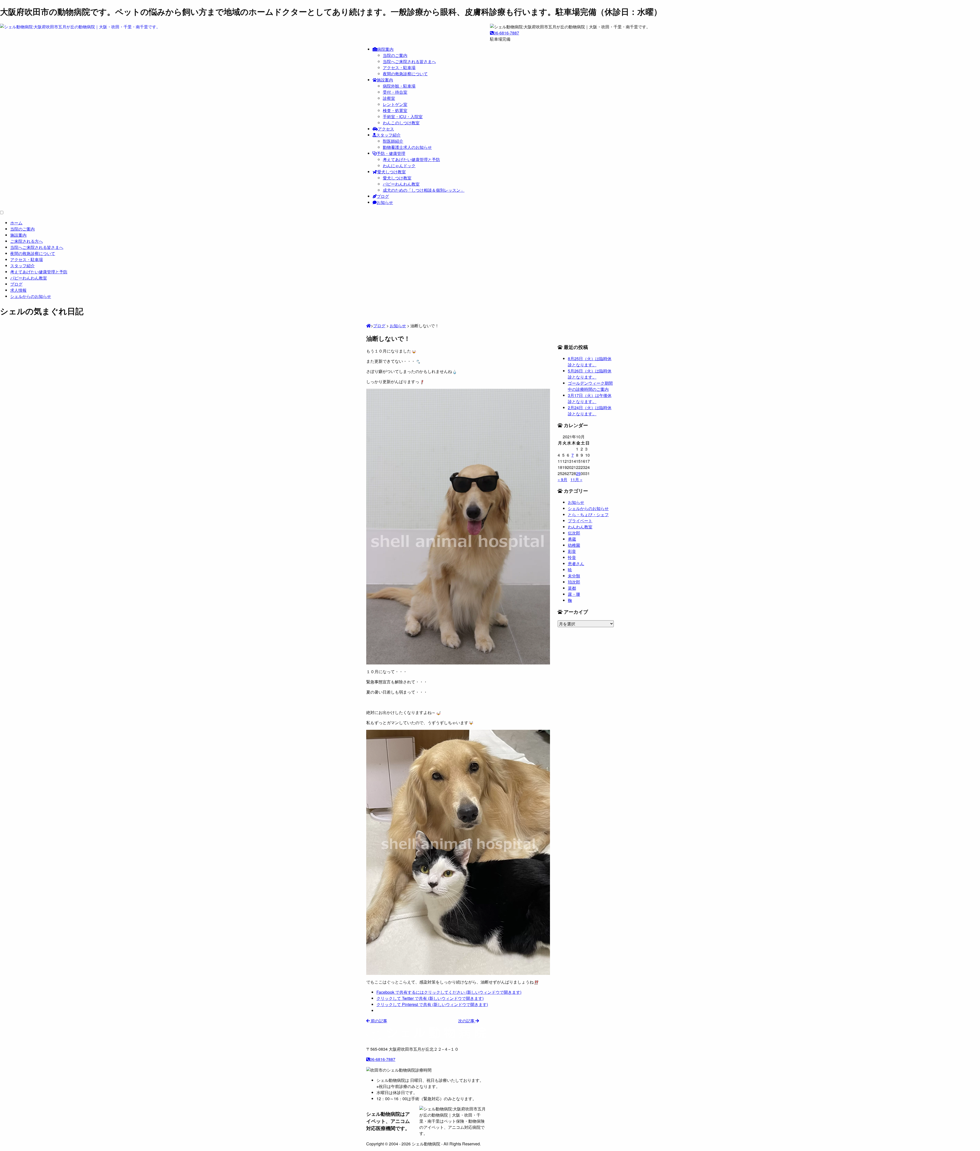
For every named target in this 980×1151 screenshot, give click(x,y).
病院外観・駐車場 (399, 86)
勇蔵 (572, 539)
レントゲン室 (395, 104)
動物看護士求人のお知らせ (407, 147)
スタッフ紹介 (388, 135)
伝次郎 (574, 533)
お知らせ (385, 202)
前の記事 (378, 1021)
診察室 (389, 98)
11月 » (576, 479)
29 (578, 473)
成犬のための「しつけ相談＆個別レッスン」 (423, 190)
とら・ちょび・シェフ (588, 514)
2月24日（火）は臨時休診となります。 (589, 411)
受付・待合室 (395, 92)
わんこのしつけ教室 (401, 123)
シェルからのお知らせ (588, 508)
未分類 (574, 576)
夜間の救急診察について (405, 74)
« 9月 (562, 479)
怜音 (572, 557)
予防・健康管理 (391, 153)
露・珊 (574, 594)
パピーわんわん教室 (401, 184)
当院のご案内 (395, 55)
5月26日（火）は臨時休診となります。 (589, 374)
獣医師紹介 (393, 141)
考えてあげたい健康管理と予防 (411, 159)
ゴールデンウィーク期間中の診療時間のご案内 (590, 386)
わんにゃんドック (399, 165)
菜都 (572, 588)
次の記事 (466, 1021)
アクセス (386, 129)
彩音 (572, 551)
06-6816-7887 (506, 33)
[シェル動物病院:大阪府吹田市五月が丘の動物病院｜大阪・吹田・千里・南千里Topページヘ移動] (368, 326)
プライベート (580, 521)
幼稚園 (574, 545)
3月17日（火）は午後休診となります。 (589, 398)
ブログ (383, 196)
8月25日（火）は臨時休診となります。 (589, 362)
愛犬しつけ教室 (391, 172)
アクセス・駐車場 (399, 67)
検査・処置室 (395, 110)
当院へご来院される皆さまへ (409, 61)
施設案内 (385, 80)
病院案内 (385, 49)
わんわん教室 (580, 527)
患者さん (576, 563)
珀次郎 (574, 582)
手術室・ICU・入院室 (403, 116)
